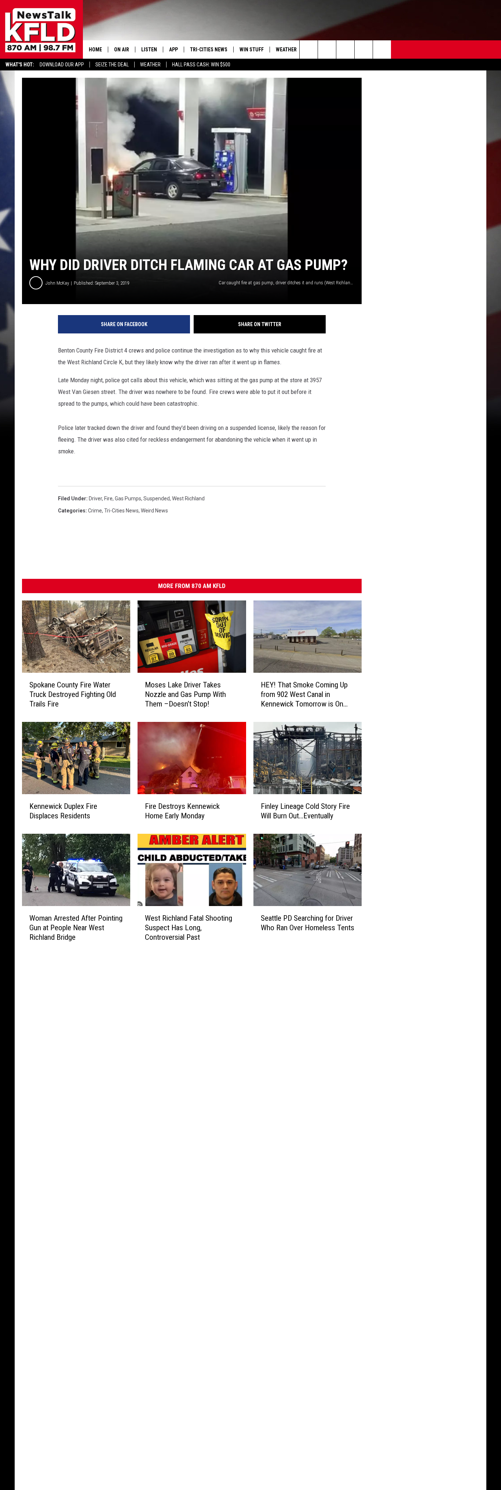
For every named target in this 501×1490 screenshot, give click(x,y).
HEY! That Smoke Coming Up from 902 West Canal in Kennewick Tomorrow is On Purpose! (304, 694)
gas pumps (128, 498)
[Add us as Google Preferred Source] (327, 49)
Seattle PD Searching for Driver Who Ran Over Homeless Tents (307, 923)
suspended (156, 498)
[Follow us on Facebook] (345, 49)
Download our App (62, 64)
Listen (149, 49)
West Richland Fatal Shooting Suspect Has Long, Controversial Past (188, 928)
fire (108, 498)
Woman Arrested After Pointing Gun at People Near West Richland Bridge (75, 928)
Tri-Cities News (208, 49)
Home (95, 49)
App (173, 49)
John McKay (57, 283)
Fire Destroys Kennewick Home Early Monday (182, 811)
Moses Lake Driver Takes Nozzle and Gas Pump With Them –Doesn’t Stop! (185, 694)
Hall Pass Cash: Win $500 (201, 64)
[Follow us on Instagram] (364, 49)
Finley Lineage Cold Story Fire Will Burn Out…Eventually (305, 811)
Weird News (154, 511)
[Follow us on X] (382, 49)
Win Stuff (251, 49)
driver (95, 498)
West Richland (188, 498)
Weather (150, 64)
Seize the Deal (112, 64)
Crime (95, 511)
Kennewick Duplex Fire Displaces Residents (63, 811)
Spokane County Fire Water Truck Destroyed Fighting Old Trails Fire (72, 694)
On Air (121, 49)
